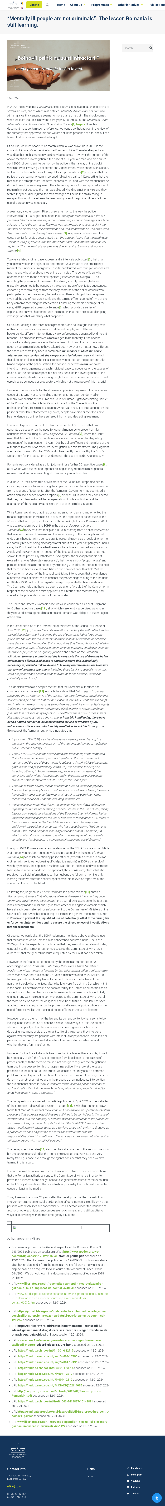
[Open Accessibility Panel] (157, 1498)
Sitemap (91, 1476)
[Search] (47, 5)
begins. (79, 124)
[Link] (13, 4)
